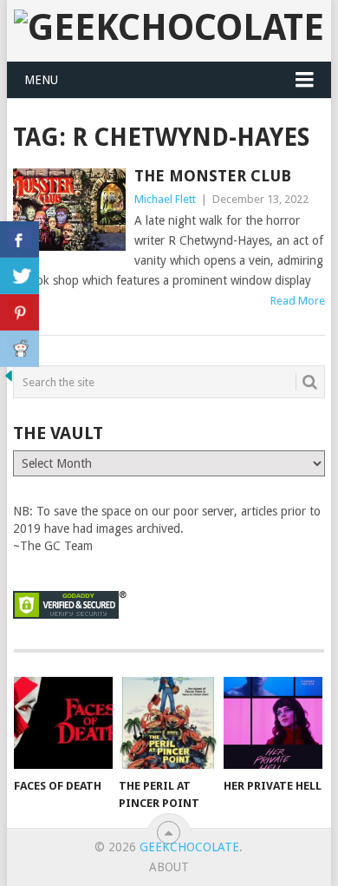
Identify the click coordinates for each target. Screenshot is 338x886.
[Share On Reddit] (19, 349)
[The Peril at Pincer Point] (168, 723)
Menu (41, 80)
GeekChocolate (189, 847)
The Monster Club (212, 176)
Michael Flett (165, 199)
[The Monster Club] (69, 209)
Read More (297, 300)
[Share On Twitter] (19, 276)
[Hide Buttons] (8, 380)
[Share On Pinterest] (19, 312)
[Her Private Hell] (273, 723)
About (169, 867)
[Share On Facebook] (19, 239)
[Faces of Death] (63, 723)
